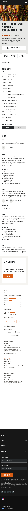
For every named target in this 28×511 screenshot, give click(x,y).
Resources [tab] (3, 446)
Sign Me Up (7, 475)
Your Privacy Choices (9, 508)
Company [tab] (3, 440)
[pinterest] (10, 491)
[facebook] (5, 491)
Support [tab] (3, 435)
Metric (20, 127)
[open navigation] (26, 2)
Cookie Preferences (6, 506)
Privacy (9, 487)
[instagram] (8, 491)
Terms (4, 487)
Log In (8, 276)
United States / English (9, 498)
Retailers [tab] (3, 451)
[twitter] (2, 491)
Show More (5, 44)
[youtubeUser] (13, 491)
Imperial (8, 127)
